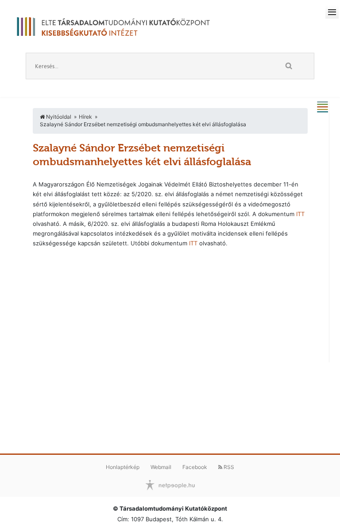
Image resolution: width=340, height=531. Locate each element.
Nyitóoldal (58, 116)
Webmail (161, 467)
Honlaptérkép (122, 467)
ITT (300, 213)
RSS (228, 467)
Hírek (85, 116)
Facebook (194, 467)
